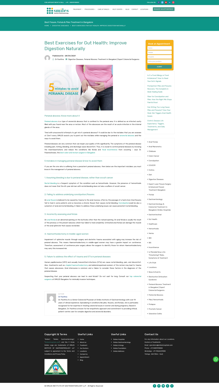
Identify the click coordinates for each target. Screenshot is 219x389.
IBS (150, 243)
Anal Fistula (153, 142)
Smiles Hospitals (119, 339)
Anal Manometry (155, 147)
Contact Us (84, 354)
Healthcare (153, 224)
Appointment (84, 357)
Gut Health (153, 219)
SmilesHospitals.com (52, 342)
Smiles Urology (118, 345)
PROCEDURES (89, 9)
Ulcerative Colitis (155, 314)
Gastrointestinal (155, 215)
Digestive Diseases (60, 25)
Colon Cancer (154, 156)
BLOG (127, 9)
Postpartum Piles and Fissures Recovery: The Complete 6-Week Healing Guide (159, 89)
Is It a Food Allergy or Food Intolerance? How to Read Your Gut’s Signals (158, 78)
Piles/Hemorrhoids (156, 300)
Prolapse (152, 304)
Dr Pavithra (59, 59)
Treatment (83, 345)
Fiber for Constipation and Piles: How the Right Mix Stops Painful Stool (159, 99)
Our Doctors (84, 348)
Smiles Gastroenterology (122, 342)
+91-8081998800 (156, 348)
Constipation (154, 161)
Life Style (152, 263)
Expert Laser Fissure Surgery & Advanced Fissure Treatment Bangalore (160, 187)
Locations (144, 9)
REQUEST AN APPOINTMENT (163, 9)
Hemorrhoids (154, 229)
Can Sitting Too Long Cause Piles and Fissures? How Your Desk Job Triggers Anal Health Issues (159, 111)
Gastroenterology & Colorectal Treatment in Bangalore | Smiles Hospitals (160, 207)
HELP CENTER (117, 9)
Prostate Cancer (155, 309)
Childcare (152, 151)
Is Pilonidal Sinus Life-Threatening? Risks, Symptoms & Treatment (158, 255)
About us (83, 342)
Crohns (151, 170)
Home (46, 25)
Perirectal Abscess (156, 295)
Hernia (151, 233)
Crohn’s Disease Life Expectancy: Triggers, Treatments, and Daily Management (156, 125)
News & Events (155, 272)
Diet (150, 175)
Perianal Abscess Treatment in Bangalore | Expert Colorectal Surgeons (111, 59)
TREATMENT (77, 9)
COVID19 (152, 165)
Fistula (151, 195)
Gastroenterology (156, 199)
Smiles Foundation (119, 348)
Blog (81, 360)
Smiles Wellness (118, 351)
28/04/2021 (70, 56)
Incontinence (154, 247)
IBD (150, 238)
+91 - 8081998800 (72, 2)
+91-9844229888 (159, 351)
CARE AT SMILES (103, 9)
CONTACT (135, 9)
